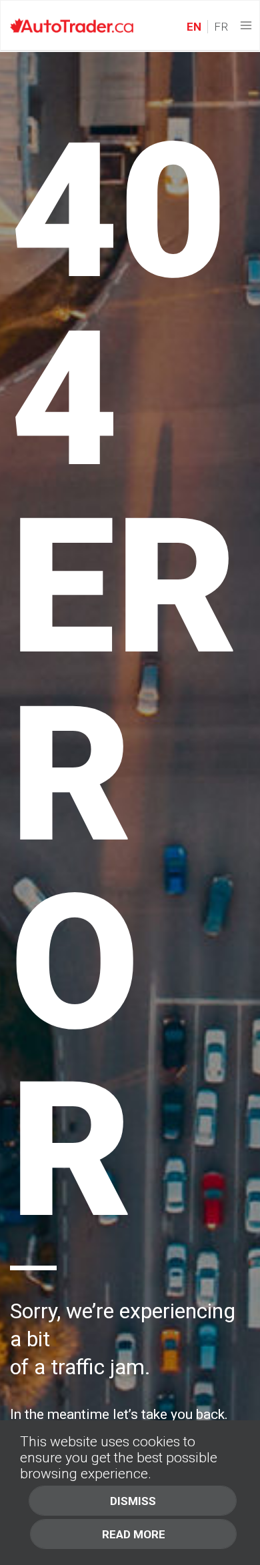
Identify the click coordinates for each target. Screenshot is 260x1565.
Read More (133, 1534)
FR (219, 26)
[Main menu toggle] (246, 25)
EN (194, 26)
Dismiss (133, 1501)
